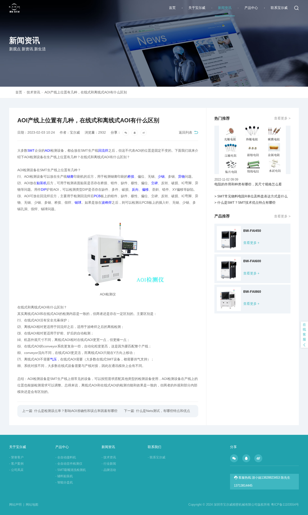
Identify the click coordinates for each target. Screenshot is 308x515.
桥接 (131, 176)
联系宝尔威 (279, 8)
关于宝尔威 (196, 8)
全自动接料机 (65, 457)
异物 (181, 176)
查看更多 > (282, 118)
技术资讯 (35, 92)
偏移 (145, 189)
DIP (43, 189)
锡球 (78, 202)
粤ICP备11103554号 (285, 504)
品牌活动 (109, 470)
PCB (97, 196)
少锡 (161, 176)
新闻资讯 (224, 8)
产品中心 (251, 8)
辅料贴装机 (64, 476)
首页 (172, 8)
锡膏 (70, 176)
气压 (53, 359)
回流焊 (103, 150)
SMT (31, 150)
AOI (48, 150)
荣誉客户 (16, 457)
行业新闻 (109, 463)
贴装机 (42, 183)
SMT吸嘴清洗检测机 (70, 470)
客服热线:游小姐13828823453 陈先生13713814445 (262, 481)
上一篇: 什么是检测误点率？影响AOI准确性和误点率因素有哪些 (69, 411)
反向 (135, 189)
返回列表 (185, 132)
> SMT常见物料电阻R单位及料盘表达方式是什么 (251, 196)
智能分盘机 (64, 482)
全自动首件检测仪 (68, 463)
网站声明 (16, 504)
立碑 (154, 183)
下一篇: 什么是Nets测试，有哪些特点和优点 (157, 411)
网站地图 (32, 504)
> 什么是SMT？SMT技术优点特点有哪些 (245, 202)
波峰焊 (107, 202)
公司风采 (16, 470)
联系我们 (154, 447)
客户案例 (16, 463)
